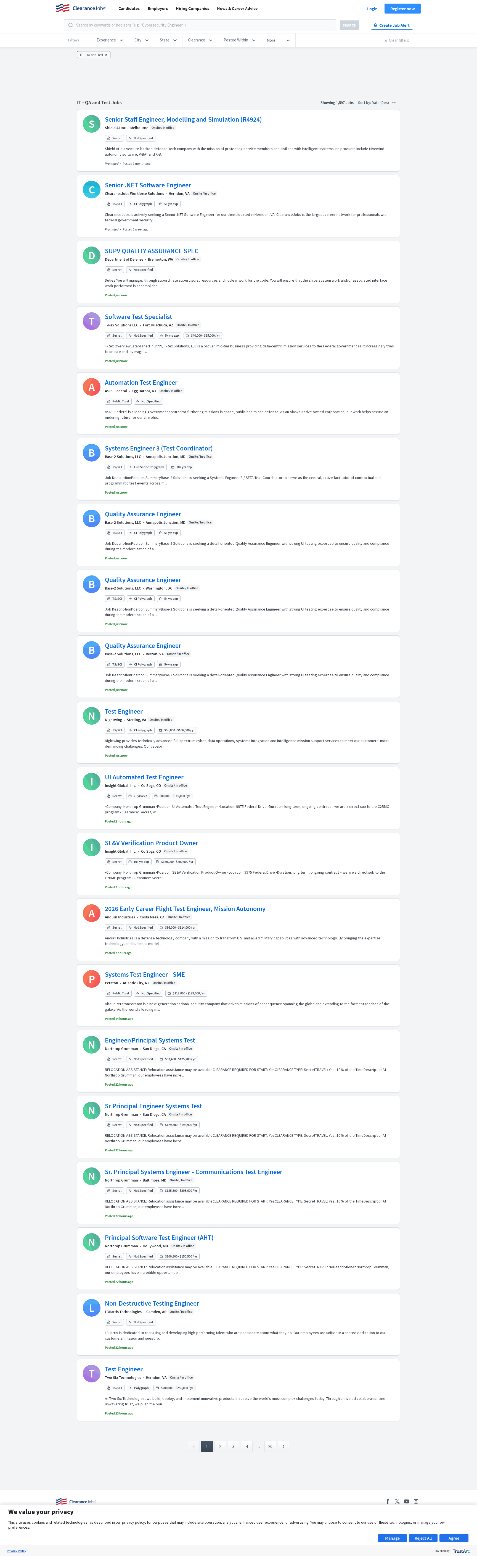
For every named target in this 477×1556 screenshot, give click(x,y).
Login (372, 8)
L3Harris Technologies (123, 1311)
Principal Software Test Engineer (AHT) (159, 1237)
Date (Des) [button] (381, 102)
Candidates (129, 8)
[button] (110, 40)
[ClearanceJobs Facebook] (388, 1501)
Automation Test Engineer (141, 382)
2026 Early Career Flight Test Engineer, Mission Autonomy (185, 908)
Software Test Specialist (138, 316)
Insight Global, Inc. (120, 785)
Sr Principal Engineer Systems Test (153, 1106)
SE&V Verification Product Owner (151, 843)
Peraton (111, 982)
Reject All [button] (423, 1538)
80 (270, 1446)
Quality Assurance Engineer (143, 514)
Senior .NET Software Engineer (148, 185)
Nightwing (113, 719)
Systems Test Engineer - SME (145, 974)
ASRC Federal (116, 390)
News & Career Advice (237, 8)
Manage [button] (392, 1538)
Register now (402, 8)
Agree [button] (454, 1538)
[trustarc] (461, 1550)
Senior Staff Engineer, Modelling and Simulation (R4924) (183, 119)
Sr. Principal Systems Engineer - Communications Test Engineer (193, 1171)
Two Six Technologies (123, 1377)
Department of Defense (124, 259)
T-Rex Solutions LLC (121, 325)
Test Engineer (124, 711)
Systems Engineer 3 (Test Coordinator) (159, 448)
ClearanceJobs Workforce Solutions (134, 193)
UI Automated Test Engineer (144, 777)
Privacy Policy (16, 1551)
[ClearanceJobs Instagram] (416, 1501)
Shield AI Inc (115, 127)
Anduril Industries (120, 917)
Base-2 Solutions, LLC (123, 456)
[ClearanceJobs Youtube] (406, 1501)
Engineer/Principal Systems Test (150, 1040)
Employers (158, 8)
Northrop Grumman (121, 1048)
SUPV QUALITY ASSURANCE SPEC (151, 251)
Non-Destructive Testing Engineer (152, 1303)
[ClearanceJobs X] (397, 1501)
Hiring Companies (192, 8)
